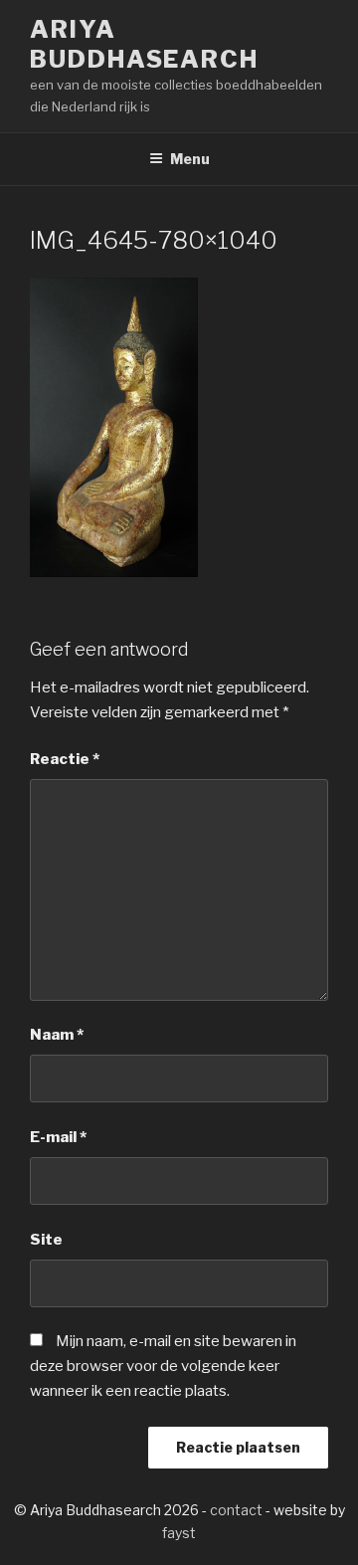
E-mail (58, 1137)
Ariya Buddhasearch (144, 44)
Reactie (64, 759)
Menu (190, 158)
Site (46, 1240)
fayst (179, 1532)
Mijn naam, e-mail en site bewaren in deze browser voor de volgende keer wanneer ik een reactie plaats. (163, 1366)
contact (236, 1509)
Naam (57, 1035)
